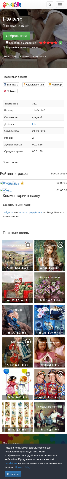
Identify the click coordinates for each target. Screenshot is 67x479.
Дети (14, 56)
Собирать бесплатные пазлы (20, 47)
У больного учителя (50, 406)
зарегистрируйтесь (30, 212)
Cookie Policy (23, 467)
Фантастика (39, 56)
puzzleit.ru (11, 463)
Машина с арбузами (17, 279)
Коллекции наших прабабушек (17, 408)
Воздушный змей (17, 245)
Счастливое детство (17, 376)
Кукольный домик (49, 342)
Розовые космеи (50, 277)
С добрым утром (50, 309)
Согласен (13, 474)
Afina (9, 191)
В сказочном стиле (50, 374)
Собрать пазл (16, 36)
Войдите (8, 212)
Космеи (24, 56)
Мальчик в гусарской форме (17, 344)
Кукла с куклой (50, 245)
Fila (34, 124)
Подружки (17, 309)
